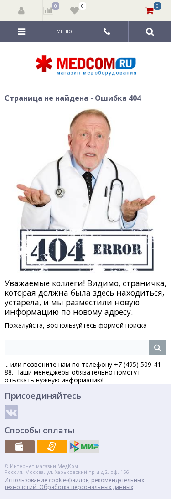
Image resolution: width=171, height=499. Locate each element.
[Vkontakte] (11, 412)
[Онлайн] (84, 446)
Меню (64, 31)
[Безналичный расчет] (52, 446)
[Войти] (21, 10)
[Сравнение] (48, 10)
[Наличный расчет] (20, 446)
